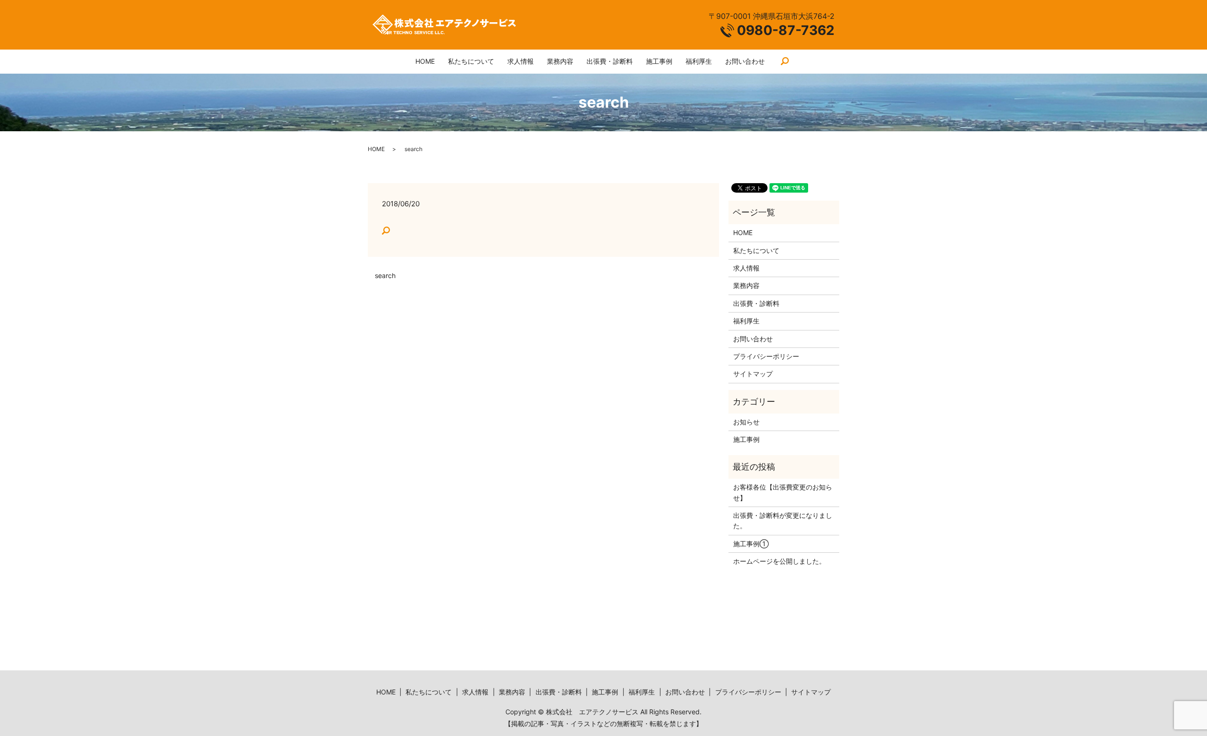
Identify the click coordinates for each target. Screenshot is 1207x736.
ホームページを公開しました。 (779, 561)
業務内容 (560, 61)
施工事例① (751, 544)
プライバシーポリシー (766, 356)
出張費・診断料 (610, 61)
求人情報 (520, 61)
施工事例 (659, 61)
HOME (425, 61)
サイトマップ (753, 374)
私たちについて (471, 61)
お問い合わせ (745, 61)
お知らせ (746, 422)
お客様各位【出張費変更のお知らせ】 (782, 492)
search (785, 62)
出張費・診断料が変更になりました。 (782, 520)
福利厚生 (699, 61)
